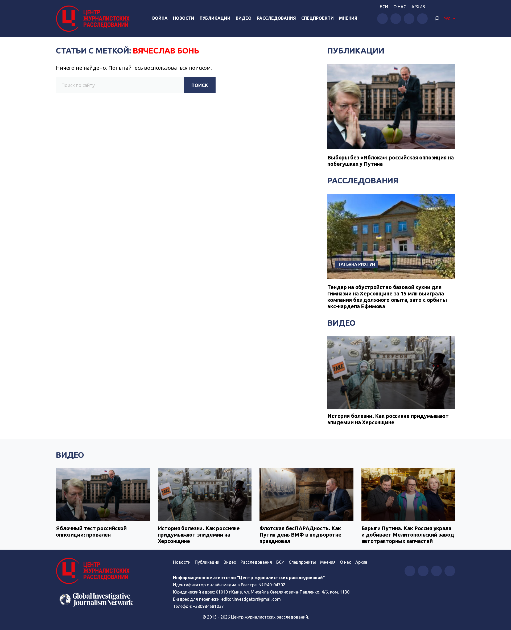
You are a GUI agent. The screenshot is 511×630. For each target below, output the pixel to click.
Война (160, 18)
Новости (183, 18)
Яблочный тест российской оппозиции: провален (91, 531)
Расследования (276, 18)
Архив (418, 6)
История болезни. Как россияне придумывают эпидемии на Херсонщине (388, 419)
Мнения (348, 18)
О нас (399, 6)
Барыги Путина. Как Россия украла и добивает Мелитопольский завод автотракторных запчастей (407, 534)
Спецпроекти (317, 18)
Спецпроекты (302, 562)
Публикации (215, 18)
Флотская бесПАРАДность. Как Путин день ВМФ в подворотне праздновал (300, 534)
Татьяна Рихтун (356, 264)
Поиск (199, 85)
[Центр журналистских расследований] (94, 18)
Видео (244, 18)
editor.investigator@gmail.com (251, 599)
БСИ (384, 6)
